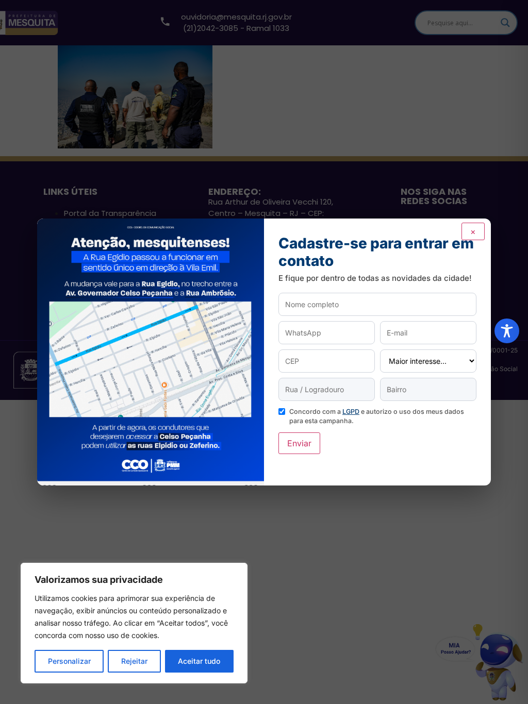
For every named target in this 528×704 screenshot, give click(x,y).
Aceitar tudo (199, 661)
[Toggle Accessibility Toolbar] (506, 330)
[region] (134, 623)
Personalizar (69, 661)
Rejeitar (134, 661)
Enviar (299, 443)
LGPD (350, 411)
